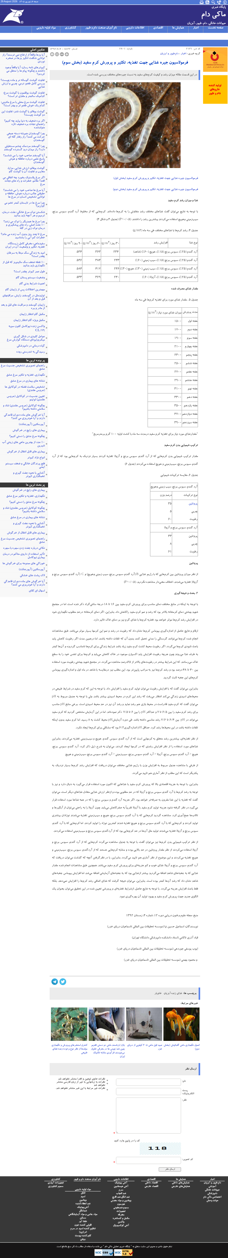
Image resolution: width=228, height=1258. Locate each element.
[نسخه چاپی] (52, 54)
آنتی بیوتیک (121, 1183)
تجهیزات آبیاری (56, 1183)
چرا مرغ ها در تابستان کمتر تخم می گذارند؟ (24, 205)
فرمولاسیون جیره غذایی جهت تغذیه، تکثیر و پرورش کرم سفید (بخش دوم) (155, 189)
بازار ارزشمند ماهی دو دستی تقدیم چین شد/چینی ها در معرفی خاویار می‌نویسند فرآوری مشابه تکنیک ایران (108, 1051)
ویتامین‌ (82, 1200)
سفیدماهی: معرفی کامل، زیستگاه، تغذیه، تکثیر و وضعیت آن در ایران (25, 245)
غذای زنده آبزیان (173, 993)
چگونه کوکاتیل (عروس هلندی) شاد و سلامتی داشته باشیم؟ (24, 407)
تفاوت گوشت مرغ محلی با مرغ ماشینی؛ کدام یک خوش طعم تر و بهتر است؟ (23, 104)
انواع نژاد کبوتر (36, 458)
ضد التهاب (121, 1193)
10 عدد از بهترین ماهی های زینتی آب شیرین (23, 444)
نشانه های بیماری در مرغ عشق (27, 381)
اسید (83, 1196)
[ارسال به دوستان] (57, 54)
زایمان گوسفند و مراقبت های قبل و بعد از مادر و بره (23, 307)
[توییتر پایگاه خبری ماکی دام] (8, 36)
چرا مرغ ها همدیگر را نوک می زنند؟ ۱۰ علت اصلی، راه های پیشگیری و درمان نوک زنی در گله (24, 225)
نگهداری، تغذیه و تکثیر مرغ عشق (25, 375)
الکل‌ (83, 1193)
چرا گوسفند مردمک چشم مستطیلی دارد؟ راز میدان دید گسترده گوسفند (24, 148)
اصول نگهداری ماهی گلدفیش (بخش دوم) (182, 1047)
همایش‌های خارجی (180, 1186)
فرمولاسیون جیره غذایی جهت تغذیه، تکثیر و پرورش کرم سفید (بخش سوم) (125, 63)
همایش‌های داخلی (180, 1183)
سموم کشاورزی (55, 1186)
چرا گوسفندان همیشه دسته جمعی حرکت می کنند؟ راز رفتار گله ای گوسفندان (26, 137)
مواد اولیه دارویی (46, 28)
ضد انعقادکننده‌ (82, 1203)
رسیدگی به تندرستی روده (30, 352)
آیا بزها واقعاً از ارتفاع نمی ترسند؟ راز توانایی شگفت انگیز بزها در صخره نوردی (23, 59)
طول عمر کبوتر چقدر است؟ (29, 272)
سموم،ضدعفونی (121, 1207)
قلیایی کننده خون (83, 1225)
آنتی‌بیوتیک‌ (83, 1207)
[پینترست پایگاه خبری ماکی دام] (37, 36)
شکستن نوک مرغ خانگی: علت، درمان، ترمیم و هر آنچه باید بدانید (23, 214)
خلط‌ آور (83, 1221)
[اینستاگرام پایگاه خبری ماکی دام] (14, 36)
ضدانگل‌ (83, 1211)
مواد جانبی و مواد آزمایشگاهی (82, 1214)
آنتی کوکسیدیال (121, 1225)
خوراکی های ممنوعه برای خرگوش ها (23, 563)
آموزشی (212, 1186)
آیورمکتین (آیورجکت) (32, 424)
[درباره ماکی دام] (225, 2)
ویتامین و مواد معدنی (121, 1200)
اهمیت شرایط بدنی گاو (32, 284)
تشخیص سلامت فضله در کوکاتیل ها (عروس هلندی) (25, 389)
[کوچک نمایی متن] (62, 54)
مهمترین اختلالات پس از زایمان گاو (25, 290)
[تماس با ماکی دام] (219, 2)
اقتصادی (158, 28)
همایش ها (178, 28)
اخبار (196, 28)
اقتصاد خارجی (151, 1186)
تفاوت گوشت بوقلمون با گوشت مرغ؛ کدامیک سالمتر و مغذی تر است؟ (24, 95)
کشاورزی (70, 28)
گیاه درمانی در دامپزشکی (31, 346)
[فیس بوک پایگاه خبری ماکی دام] (26, 36)
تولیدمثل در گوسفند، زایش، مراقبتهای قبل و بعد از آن (23, 297)
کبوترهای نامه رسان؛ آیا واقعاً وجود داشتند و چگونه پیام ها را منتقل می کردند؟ (25, 71)
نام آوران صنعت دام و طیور (101, 28)
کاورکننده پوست (83, 1235)
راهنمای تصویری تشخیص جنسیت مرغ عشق (23, 367)
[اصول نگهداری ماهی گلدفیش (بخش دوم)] (181, 1026)
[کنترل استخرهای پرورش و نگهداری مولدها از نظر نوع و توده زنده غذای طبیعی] (69, 1026)
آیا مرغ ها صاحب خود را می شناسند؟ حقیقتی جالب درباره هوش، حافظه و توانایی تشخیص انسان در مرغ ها (24, 194)
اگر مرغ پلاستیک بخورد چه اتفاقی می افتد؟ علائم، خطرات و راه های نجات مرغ (24, 181)
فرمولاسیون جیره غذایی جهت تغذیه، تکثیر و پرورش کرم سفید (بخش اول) (155, 178)
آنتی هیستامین (121, 1186)
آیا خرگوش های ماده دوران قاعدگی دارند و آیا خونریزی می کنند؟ (24, 417)
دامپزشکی (212, 1193)
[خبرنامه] (202, 2)
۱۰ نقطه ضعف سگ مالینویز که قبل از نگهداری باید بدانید (23, 264)
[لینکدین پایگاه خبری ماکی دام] (32, 36)
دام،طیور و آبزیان (169, 53)
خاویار (158, 993)
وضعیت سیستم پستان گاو (30, 278)
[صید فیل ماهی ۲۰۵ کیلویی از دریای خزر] (144, 1026)
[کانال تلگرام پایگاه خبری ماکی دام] (20, 36)
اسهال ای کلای (37, 591)
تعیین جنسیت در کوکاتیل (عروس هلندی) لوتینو (26, 398)
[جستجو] (213, 2)
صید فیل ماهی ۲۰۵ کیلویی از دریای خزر (144, 1047)
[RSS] (208, 2)
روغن (83, 1239)
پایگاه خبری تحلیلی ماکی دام (117, 1247)
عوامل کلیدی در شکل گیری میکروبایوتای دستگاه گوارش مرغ (26, 338)
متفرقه (121, 1215)
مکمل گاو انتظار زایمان (32, 314)
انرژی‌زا (83, 1232)
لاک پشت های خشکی (32, 575)
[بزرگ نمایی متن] (67, 54)
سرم (121, 1190)
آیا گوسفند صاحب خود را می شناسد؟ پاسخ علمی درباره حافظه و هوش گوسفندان (24, 159)
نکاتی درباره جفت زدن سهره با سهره (24, 548)
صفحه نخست (215, 28)
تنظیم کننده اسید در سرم (83, 1228)
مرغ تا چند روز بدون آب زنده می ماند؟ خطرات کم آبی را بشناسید (23, 236)
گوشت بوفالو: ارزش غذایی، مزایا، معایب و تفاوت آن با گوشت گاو (26, 170)
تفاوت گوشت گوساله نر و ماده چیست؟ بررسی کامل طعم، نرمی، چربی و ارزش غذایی (22, 84)
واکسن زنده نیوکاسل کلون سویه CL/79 (26, 329)
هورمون (121, 1204)
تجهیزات (120, 1211)
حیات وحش (212, 1200)
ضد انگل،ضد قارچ (121, 1197)
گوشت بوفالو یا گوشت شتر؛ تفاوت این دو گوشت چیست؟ (23, 113)
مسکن (83, 1218)
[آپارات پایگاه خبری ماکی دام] (3, 36)
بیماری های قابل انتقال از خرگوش (26, 452)
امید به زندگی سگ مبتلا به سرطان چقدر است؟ (26, 255)
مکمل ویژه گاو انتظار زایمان (29, 320)
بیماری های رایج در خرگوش (28, 430)
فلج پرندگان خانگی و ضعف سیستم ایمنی (25, 465)
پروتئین (193, 504)
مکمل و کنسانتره (121, 1218)
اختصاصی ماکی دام (212, 1197)
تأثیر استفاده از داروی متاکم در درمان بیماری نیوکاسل (24, 556)
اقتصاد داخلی (151, 1183)
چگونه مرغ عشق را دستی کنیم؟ (27, 436)
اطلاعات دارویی (135, 28)
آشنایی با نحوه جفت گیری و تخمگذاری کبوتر (29, 475)
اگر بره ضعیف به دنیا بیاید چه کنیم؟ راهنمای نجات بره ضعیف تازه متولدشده (24, 125)
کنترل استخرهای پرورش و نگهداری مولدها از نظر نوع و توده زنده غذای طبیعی (69, 1049)
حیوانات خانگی (212, 1190)
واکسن (121, 1222)
